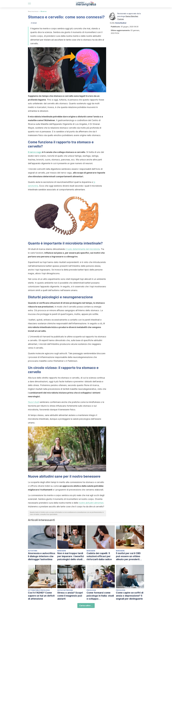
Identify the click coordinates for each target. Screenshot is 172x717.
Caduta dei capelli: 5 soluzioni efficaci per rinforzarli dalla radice (99, 556)
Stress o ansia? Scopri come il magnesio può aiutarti (70, 595)
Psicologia (91, 590)
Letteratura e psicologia (39, 590)
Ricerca (43, 11)
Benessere (61, 551)
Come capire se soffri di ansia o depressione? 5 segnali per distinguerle (129, 595)
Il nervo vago (34, 152)
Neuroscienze (33, 11)
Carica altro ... (86, 605)
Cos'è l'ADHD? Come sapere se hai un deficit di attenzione (41, 595)
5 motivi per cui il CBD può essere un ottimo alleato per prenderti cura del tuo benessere (129, 556)
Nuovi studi (33, 402)
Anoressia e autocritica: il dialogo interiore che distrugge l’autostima (42, 556)
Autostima (32, 551)
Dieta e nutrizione (65, 590)
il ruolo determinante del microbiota (83, 249)
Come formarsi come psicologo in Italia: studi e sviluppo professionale (100, 595)
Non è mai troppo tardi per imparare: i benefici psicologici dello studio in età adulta (70, 556)
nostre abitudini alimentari (91, 503)
